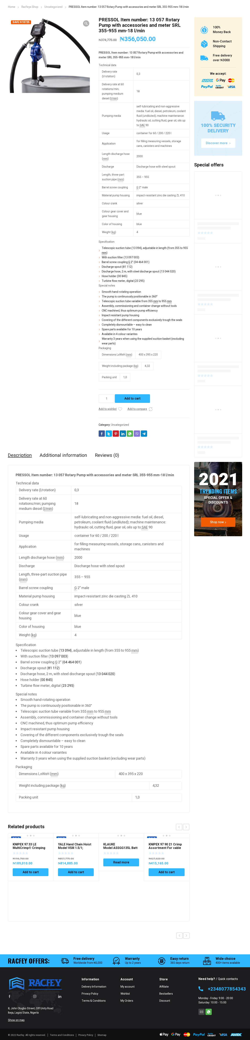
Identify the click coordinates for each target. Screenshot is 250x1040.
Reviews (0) (107, 455)
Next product (186, 935)
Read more (121, 862)
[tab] (20, 455)
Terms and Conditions (62, 1035)
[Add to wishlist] (120, 409)
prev (179, 827)
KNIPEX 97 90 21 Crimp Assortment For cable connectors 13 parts (165, 848)
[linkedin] (60, 996)
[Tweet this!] (109, 433)
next (186, 827)
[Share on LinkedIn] (123, 433)
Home (11, 7)
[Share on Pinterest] (116, 433)
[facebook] (9, 996)
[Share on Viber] (137, 433)
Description (20, 455)
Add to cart (132, 398)
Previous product (179, 935)
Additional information (63, 455)
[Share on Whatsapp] (130, 433)
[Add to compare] (151, 409)
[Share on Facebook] (102, 433)
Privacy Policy (85, 1035)
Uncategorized (53, 7)
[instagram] (35, 996)
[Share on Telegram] (144, 433)
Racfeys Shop (29, 7)
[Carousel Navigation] (182, 827)
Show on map (16, 1020)
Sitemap (101, 1035)
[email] (201, 1012)
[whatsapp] (208, 1012)
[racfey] (35, 983)
